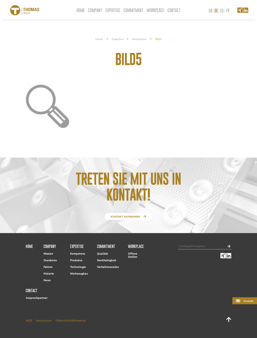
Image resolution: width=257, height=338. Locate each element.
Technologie (78, 267)
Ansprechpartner (37, 298)
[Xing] (240, 11)
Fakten (48, 267)
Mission (48, 253)
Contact (174, 10)
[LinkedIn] (245, 11)
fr (227, 10)
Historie (49, 273)
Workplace (155, 10)
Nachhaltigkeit (106, 260)
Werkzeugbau (79, 273)
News (47, 280)
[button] (228, 246)
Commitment (133, 10)
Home (81, 10)
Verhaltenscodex (108, 267)
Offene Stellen (132, 254)
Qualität (102, 253)
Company (95, 10)
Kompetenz (139, 39)
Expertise (113, 10)
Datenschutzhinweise (71, 320)
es (222, 10)
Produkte (76, 260)
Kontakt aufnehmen (125, 216)
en (210, 10)
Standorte (50, 260)
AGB (29, 320)
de (216, 10)
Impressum (44, 320)
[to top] (228, 321)
